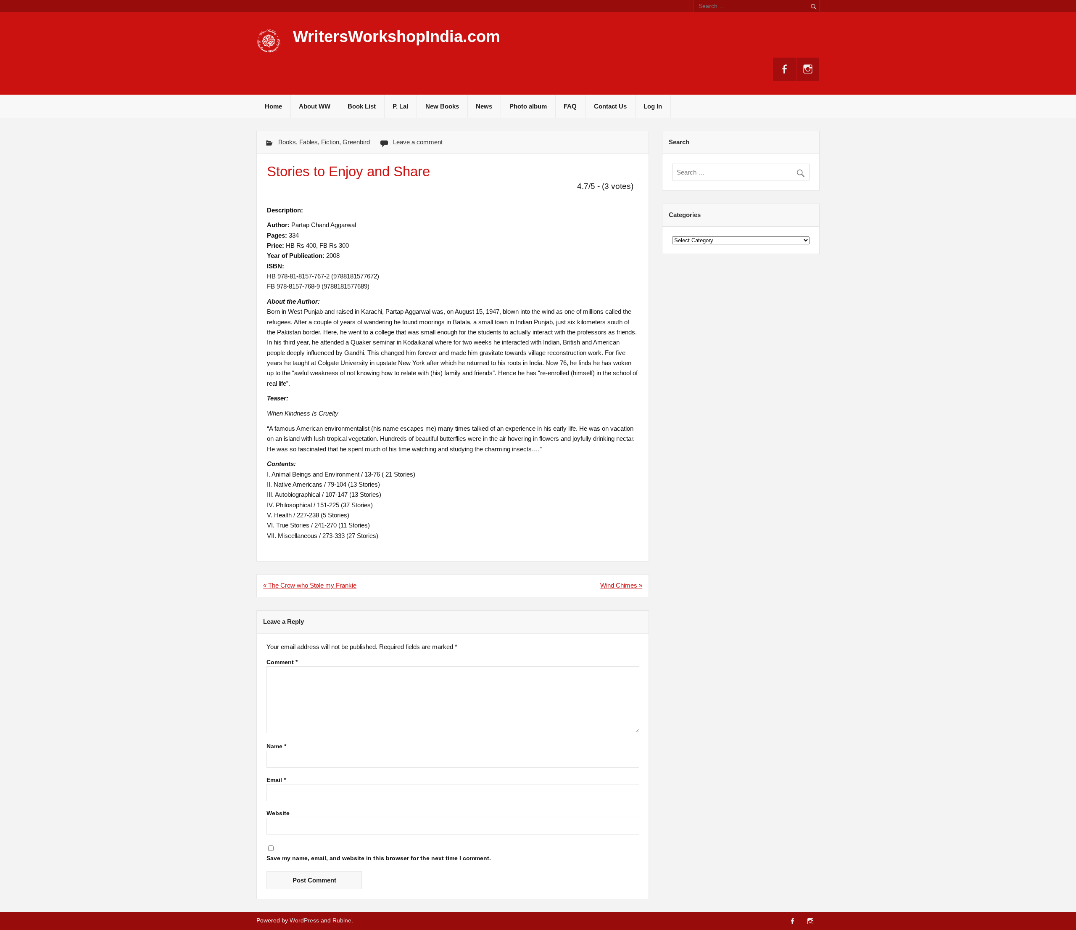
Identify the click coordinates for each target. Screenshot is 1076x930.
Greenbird (356, 142)
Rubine (341, 920)
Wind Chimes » (621, 585)
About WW (314, 106)
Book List (362, 106)
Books (287, 142)
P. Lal (400, 106)
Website (278, 813)
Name (276, 747)
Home (273, 106)
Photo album (528, 106)
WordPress (304, 920)
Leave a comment (418, 142)
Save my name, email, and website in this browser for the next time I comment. (378, 858)
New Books (442, 106)
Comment (282, 662)
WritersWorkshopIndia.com (396, 36)
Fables (308, 142)
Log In (652, 106)
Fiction (330, 142)
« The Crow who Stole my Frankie (309, 585)
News (484, 106)
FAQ (570, 106)
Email (276, 780)
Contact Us (610, 106)
